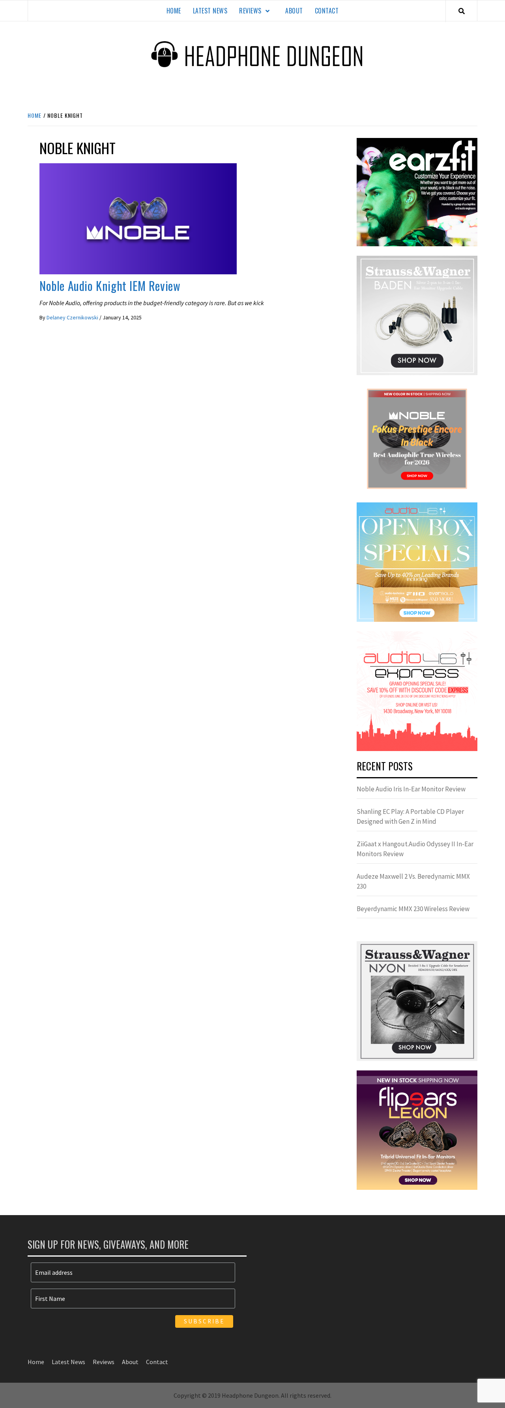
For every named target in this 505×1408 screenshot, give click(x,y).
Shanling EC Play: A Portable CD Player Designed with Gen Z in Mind (410, 816)
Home (173, 10)
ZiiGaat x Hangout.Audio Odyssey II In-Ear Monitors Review (415, 849)
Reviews (250, 10)
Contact (327, 10)
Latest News (210, 10)
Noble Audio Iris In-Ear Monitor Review (411, 789)
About (294, 10)
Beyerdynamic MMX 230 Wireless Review (413, 908)
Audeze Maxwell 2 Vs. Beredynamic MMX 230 (413, 881)
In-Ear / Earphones (65, 266)
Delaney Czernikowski (73, 317)
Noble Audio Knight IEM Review (109, 285)
